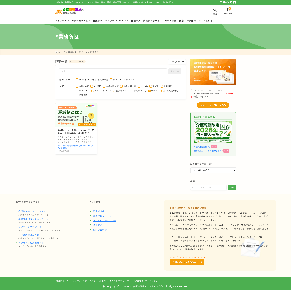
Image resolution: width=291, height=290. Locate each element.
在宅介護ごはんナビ (28, 234)
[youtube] (227, 2)
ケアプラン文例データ (30, 226)
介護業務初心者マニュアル (32, 211)
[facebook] (231, 2)
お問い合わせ (100, 229)
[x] (221, 2)
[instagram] (224, 2)
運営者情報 (99, 211)
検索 (192, 181)
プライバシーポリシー (104, 220)
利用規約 (97, 224)
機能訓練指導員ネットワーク (33, 219)
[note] (234, 2)
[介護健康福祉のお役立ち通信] (69, 11)
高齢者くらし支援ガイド (31, 242)
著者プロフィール (102, 215)
